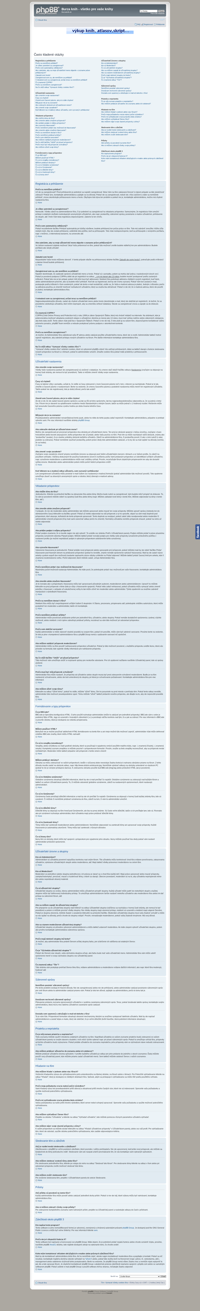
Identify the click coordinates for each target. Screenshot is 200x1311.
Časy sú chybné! (41, 98)
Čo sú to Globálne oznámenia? (47, 165)
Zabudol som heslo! (42, 75)
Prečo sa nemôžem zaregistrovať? (48, 85)
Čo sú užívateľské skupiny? (111, 68)
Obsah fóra (42, 20)
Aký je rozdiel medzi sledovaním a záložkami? (118, 130)
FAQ (138, 24)
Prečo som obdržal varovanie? (47, 137)
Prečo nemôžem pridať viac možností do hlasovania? (55, 128)
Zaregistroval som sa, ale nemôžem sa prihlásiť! (53, 77)
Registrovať (148, 24)
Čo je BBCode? (41, 155)
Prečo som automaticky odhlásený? (49, 68)
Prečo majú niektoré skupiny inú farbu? (116, 75)
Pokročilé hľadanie (158, 13)
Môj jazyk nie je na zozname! (46, 103)
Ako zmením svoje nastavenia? (47, 95)
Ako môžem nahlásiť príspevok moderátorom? (53, 140)
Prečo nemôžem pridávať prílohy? (48, 135)
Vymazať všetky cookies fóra (116, 1282)
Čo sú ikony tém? (42, 175)
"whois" (88, 1259)
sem (96, 1230)
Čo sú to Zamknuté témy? (45, 172)
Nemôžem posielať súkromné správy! (115, 88)
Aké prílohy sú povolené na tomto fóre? (116, 143)
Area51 (53, 1245)
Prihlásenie (160, 24)
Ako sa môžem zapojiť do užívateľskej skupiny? (119, 70)
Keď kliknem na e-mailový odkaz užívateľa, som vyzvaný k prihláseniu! (62, 110)
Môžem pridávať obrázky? (45, 163)
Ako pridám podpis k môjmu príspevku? (50, 123)
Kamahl (109, 1293)
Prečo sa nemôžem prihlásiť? (46, 63)
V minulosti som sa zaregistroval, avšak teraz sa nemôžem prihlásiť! (61, 80)
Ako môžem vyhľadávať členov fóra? (115, 119)
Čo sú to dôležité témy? (44, 170)
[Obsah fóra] (48, 10)
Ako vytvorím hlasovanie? (45, 125)
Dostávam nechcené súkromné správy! (116, 91)
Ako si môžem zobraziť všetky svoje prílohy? (118, 145)
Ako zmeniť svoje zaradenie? (46, 107)
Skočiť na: (114, 1276)
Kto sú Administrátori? (109, 63)
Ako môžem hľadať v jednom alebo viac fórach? (119, 112)
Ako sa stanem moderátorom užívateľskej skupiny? (120, 73)
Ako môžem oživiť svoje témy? (47, 147)
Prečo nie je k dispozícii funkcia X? (114, 156)
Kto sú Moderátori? (108, 65)
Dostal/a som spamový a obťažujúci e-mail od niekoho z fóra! (124, 93)
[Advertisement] (100, 43)
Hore (40, 203)
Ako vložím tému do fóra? (45, 118)
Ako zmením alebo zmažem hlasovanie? (50, 130)
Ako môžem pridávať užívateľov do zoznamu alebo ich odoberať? (126, 104)
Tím (102, 1282)
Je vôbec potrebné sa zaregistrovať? (49, 65)
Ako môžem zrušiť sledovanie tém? (114, 135)
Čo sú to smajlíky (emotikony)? (47, 160)
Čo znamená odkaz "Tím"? (111, 80)
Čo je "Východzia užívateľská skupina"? (116, 77)
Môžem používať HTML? (44, 158)
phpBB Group (84, 420)
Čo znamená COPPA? (43, 82)
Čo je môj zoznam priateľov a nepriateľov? (117, 101)
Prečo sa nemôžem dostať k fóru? (48, 133)
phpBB (90, 1291)
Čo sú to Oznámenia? (43, 167)
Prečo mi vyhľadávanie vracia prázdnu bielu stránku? (121, 117)
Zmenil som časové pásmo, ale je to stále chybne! (54, 100)
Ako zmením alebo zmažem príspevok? (50, 120)
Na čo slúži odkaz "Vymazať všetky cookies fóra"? (54, 87)
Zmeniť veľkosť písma (162, 19)
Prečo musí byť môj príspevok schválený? (51, 145)
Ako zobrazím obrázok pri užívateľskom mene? (53, 105)
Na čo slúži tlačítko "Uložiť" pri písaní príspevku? (53, 142)
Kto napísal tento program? (111, 153)
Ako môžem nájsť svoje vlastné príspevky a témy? (120, 122)
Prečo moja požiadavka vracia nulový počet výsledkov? (122, 114)
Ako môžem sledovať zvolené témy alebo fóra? (119, 132)
